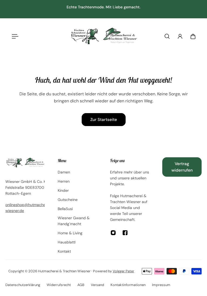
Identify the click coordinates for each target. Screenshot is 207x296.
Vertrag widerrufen (182, 167)
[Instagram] (113, 233)
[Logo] (103, 36)
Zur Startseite (103, 119)
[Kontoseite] (180, 36)
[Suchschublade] (167, 36)
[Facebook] (125, 233)
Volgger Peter (123, 271)
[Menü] (14, 36)
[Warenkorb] (193, 36)
